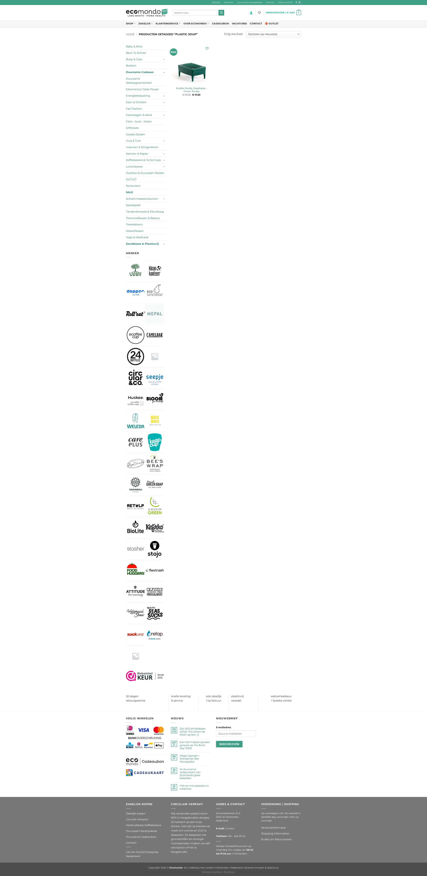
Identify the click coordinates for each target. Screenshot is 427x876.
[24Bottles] (135, 356)
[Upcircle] (135, 463)
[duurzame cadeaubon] (145, 761)
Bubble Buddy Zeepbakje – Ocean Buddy (191, 90)
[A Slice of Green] (154, 506)
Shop (129, 23)
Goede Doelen (135, 134)
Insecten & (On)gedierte (142, 147)
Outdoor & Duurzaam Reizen (145, 172)
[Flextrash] (154, 570)
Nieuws (270, 2)
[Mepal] (154, 313)
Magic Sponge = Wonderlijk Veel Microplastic (189, 758)
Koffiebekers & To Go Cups (143, 160)
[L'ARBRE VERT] (135, 270)
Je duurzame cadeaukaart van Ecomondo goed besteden (190, 774)
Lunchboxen (134, 166)
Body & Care (134, 59)
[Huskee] (135, 399)
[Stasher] (135, 549)
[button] (251, 12)
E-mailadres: (223, 727)
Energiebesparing (138, 95)
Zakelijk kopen (135, 813)
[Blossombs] (154, 356)
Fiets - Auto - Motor (139, 121)
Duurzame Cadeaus (140, 72)
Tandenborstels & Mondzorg (145, 211)
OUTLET (131, 179)
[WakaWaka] (154, 420)
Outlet (274, 23)
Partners (228, 2)
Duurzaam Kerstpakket (250, 2)
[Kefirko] (154, 527)
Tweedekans (134, 224)
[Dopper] (135, 292)
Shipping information (275, 833)
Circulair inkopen (137, 819)
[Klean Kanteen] (154, 271)
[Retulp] (135, 506)
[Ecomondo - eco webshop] (146, 13)
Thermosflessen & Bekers (143, 218)
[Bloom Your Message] (154, 399)
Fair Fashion (134, 108)
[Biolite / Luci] (135, 527)
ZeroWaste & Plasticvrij (142, 243)
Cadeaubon (220, 23)
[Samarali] (135, 484)
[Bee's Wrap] (154, 463)
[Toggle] (164, 59)
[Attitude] (135, 592)
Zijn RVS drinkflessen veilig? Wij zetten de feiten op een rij (193, 731)
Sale (129, 192)
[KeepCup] (154, 442)
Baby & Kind (134, 46)
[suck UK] (135, 634)
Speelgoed (133, 205)
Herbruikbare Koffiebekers (143, 825)
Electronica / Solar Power (142, 89)
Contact (256, 23)
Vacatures (239, 23)
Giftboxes (132, 127)
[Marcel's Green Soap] (154, 484)
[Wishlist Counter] (259, 12)
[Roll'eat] (135, 313)
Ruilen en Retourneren (276, 839)
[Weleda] (135, 420)
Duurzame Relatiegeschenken (139, 81)
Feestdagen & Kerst (139, 115)
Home (130, 34)
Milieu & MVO (285, 2)
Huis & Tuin (133, 140)
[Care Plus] (135, 442)
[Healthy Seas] (154, 613)
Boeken (131, 65)
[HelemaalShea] (135, 613)
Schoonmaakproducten (142, 198)
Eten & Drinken (136, 102)
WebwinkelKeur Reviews (218, 872)
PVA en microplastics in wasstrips (194, 787)
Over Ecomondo (195, 23)
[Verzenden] (221, 13)
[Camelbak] (154, 335)
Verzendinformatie (273, 827)
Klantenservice (167, 23)
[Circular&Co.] (135, 378)
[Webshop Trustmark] (145, 675)
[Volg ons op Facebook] (296, 2)
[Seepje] (154, 378)
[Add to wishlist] (207, 48)
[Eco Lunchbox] (154, 292)
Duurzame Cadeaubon (141, 836)
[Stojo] (154, 549)
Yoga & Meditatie (137, 237)
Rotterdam (133, 186)
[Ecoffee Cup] (135, 335)
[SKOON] (135, 656)
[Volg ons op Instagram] (299, 2)
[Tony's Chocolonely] (154, 592)
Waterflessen (135, 231)
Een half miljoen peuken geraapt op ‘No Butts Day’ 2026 (195, 745)
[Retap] (154, 634)
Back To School (136, 52)
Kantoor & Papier (137, 153)
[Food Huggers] (135, 570)
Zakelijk (216, 2)
